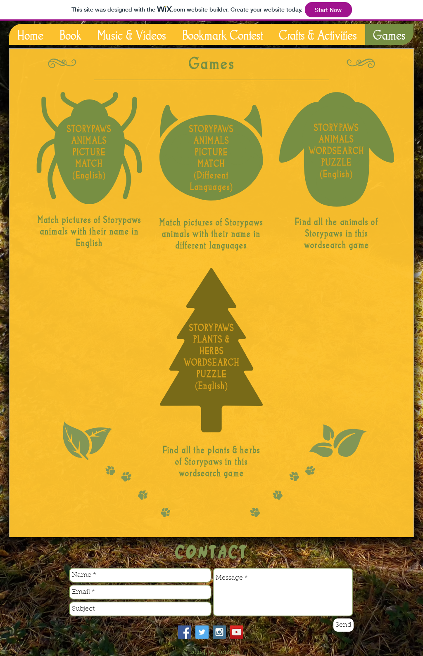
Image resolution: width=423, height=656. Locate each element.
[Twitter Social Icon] (202, 632)
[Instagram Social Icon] (219, 632)
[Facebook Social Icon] (184, 632)
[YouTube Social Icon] (236, 632)
